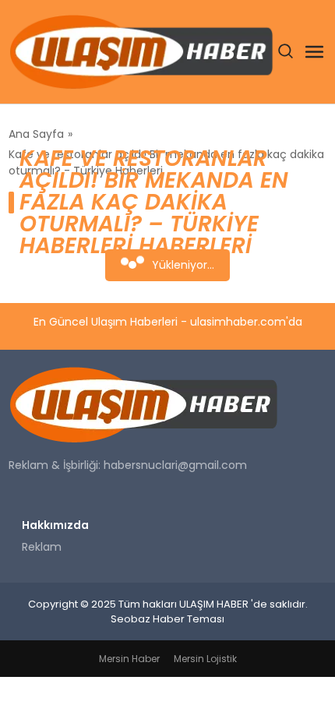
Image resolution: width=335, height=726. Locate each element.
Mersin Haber (129, 658)
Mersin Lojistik (205, 658)
